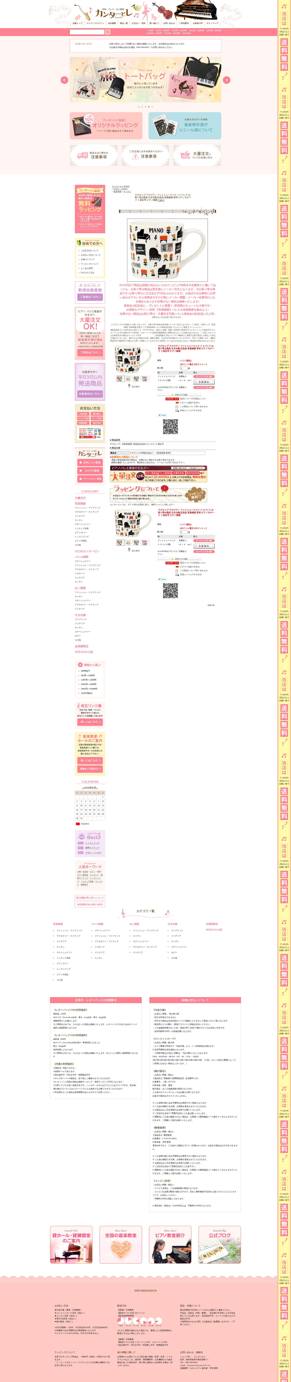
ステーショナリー (83, 524)
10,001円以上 (87, 693)
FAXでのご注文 (87, 273)
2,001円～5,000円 (88, 684)
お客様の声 (198, 23)
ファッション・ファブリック (87, 508)
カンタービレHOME (121, 186)
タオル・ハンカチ (93, 853)
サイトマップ (212, 23)
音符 (99, 872)
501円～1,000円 (162, 31)
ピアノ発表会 (82, 875)
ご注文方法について (90, 251)
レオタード (80, 573)
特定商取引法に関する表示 (90, 904)
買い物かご (154, 23)
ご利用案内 (184, 23)
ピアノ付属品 (81, 541)
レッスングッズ (82, 536)
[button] (139, 107)
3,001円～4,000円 (213, 31)
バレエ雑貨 (82, 557)
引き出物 (80, 615)
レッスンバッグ (92, 843)
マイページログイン (95, 23)
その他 (78, 545)
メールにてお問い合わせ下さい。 (171, 462)
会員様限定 (82, 646)
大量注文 (80, 498)
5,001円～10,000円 (172, 33)
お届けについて (88, 259)
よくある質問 (87, 268)
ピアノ (92, 872)
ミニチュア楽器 (82, 528)
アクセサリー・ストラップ (87, 512)
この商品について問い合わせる (194, 406)
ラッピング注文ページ (66, 1362)
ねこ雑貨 (80, 588)
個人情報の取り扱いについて (90, 898)
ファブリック (81, 619)
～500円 (150, 31)
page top (211, 605)
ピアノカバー (81, 532)
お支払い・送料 (139, 23)
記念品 (85, 872)
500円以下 (85, 671)
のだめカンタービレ (87, 551)
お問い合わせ (169, 23)
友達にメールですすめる (191, 410)
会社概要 (112, 23)
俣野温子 (84, 885)
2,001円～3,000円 (196, 31)
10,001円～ (187, 33)
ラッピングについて (90, 264)
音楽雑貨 (80, 503)
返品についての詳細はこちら (193, 399)
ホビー (78, 636)
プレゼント (94, 875)
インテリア (80, 516)
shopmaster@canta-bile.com (198, 1365)
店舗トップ (77, 23)
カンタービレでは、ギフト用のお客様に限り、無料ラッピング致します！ (142, 505)
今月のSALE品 (84, 652)
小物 (79, 872)
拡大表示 (136, 387)
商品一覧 (124, 23)
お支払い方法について (91, 255)
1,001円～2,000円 (179, 31)
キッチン (79, 520)
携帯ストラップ (92, 848)
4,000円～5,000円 (154, 33)
